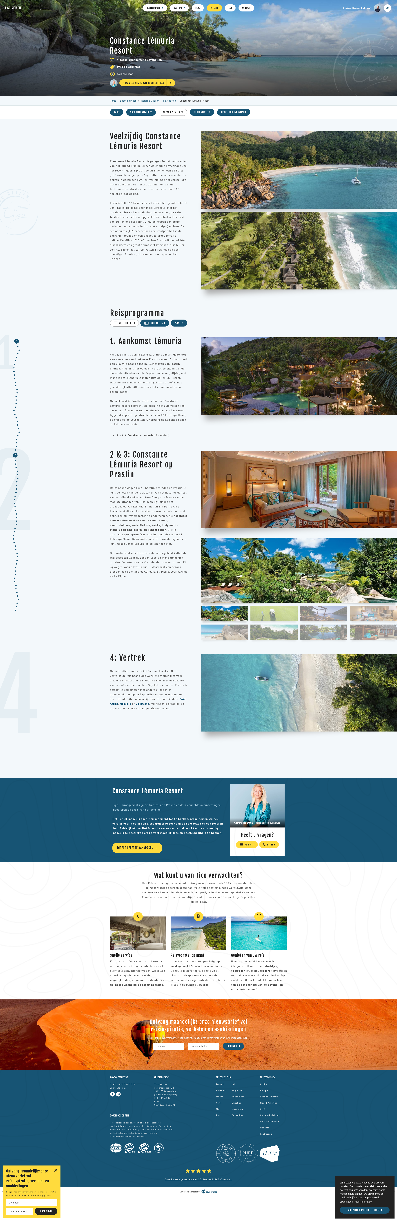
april (218, 1102)
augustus (237, 1090)
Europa (264, 1090)
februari (221, 1090)
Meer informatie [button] (363, 1201)
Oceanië (264, 1127)
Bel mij (270, 844)
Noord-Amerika (268, 1102)
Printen (179, 323)
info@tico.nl (119, 1087)
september (238, 1096)
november (237, 1109)
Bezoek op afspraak (165, 1094)
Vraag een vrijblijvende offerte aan (143, 82)
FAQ (230, 7)
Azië (262, 1109)
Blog (197, 7)
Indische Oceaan (150, 100)
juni (218, 1115)
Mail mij (249, 844)
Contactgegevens (119, 1077)
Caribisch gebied (269, 1115)
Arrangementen (172, 112)
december (237, 1115)
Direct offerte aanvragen (135, 848)
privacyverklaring (26, 1192)
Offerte (214, 7)
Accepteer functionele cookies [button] (365, 1210)
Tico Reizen (13, 8)
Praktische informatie (233, 112)
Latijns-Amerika (269, 1096)
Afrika (263, 1084)
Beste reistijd (202, 112)
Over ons (178, 7)
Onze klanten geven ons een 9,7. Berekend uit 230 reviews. (198, 1179)
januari (220, 1084)
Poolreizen (266, 1133)
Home (113, 100)
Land (116, 112)
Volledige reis (126, 323)
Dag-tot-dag (158, 323)
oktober (236, 1102)
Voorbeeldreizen (139, 112)
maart (219, 1096)
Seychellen (169, 100)
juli (234, 1084)
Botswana (142, 703)
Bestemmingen (154, 7)
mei (218, 1109)
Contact (246, 7)
